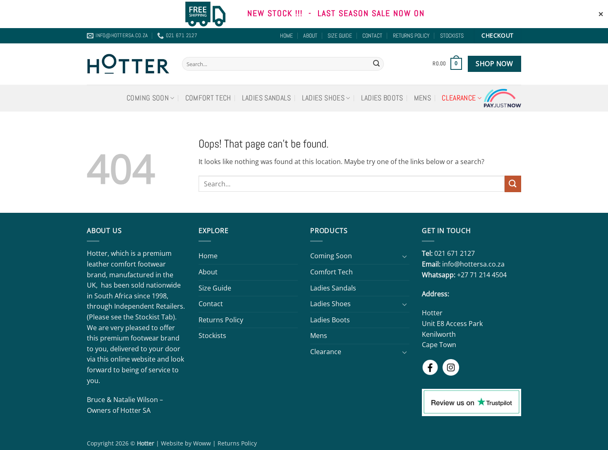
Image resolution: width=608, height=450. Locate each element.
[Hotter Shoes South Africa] (128, 63)
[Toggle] (404, 256)
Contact (372, 35)
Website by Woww (186, 443)
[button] (447, 64)
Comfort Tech (208, 97)
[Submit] (376, 64)
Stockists (452, 35)
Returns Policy (411, 35)
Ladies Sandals (266, 97)
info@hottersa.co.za (473, 264)
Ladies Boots (382, 97)
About (310, 35)
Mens (422, 97)
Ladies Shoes (323, 97)
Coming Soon (148, 97)
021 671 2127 (454, 253)
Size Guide (340, 35)
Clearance (459, 97)
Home (286, 35)
